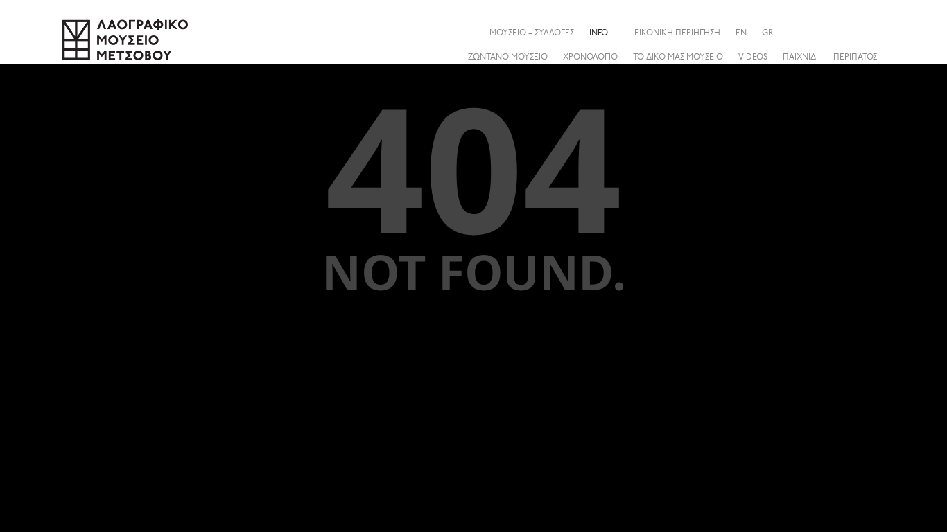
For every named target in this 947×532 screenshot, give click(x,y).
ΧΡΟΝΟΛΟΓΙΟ (590, 57)
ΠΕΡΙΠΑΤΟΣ (855, 57)
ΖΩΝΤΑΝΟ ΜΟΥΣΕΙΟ (508, 57)
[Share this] (873, 32)
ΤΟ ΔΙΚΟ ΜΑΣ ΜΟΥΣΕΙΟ (678, 57)
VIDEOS (752, 57)
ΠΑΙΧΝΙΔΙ (800, 57)
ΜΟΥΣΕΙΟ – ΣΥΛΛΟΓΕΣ (531, 33)
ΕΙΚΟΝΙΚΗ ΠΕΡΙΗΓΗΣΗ (677, 33)
